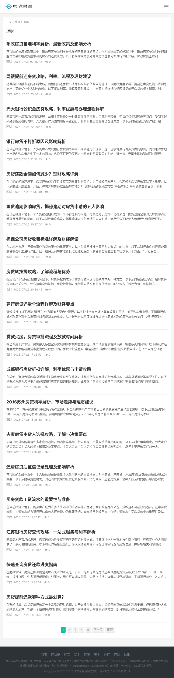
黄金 (97, 654)
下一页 (98, 629)
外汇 (107, 654)
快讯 (127, 654)
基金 (77, 654)
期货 (87, 654)
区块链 (55, 654)
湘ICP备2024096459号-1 (115, 671)
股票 (67, 654)
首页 (17, 22)
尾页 (110, 629)
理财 (27, 22)
